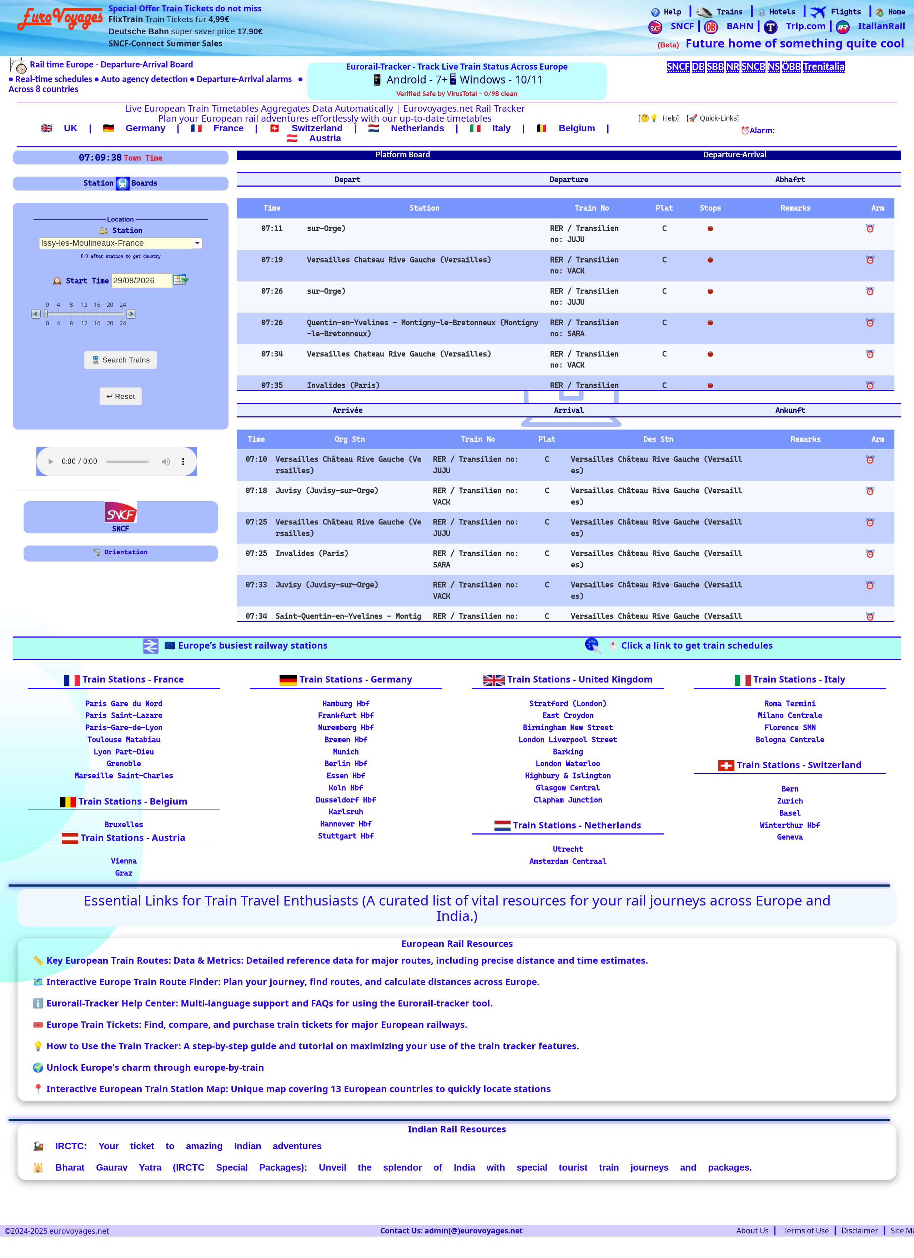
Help (670, 11)
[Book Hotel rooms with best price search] (761, 12)
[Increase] (130, 314)
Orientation (124, 552)
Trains (728, 11)
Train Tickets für (169, 19)
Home (894, 11)
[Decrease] (37, 314)
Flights (844, 11)
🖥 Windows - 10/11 (496, 79)
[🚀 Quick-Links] (713, 118)
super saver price (186, 31)
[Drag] (46, 314)
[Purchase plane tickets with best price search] (818, 12)
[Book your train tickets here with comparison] (704, 12)
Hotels (780, 11)
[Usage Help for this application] (655, 12)
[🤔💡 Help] (658, 118)
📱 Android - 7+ (409, 79)
